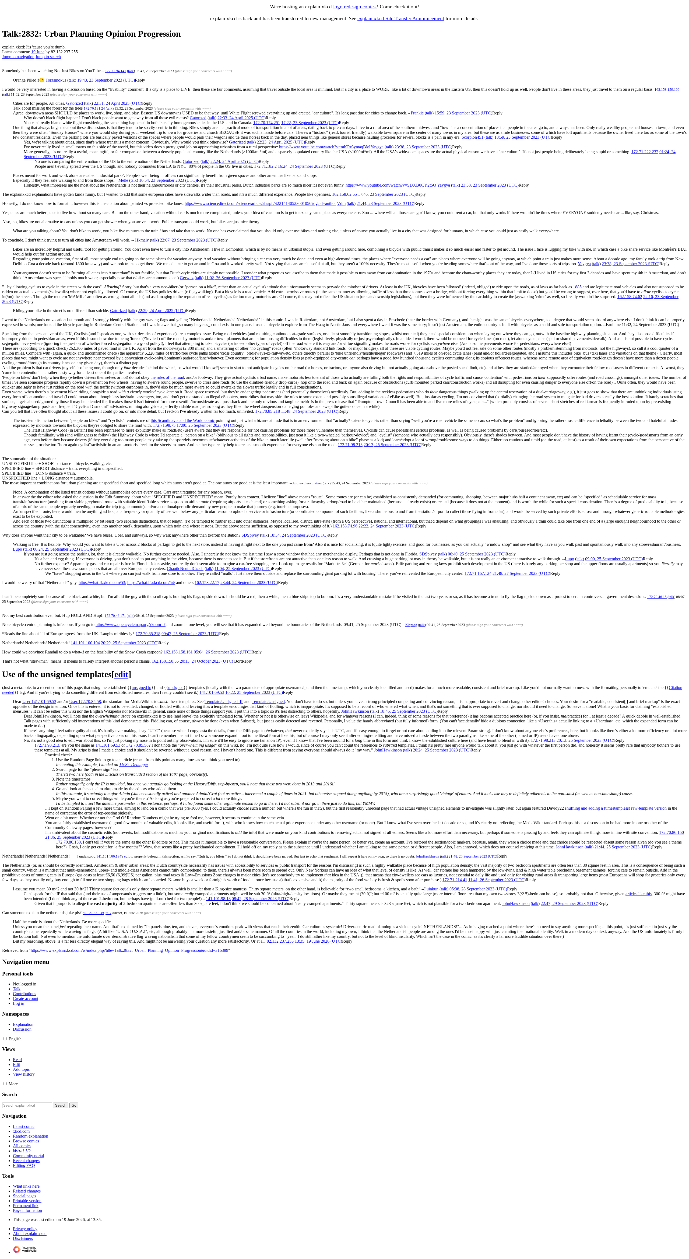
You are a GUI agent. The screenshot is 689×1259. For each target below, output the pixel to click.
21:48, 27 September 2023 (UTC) (521, 573)
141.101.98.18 (218, 898)
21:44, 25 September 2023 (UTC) (623, 847)
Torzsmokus (55, 80)
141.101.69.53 (211, 692)
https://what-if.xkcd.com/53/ (102, 582)
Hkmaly (142, 240)
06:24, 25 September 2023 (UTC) (62, 549)
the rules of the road (167, 377)
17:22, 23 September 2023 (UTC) (310, 122)
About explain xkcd (30, 1233)
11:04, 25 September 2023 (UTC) (243, 568)
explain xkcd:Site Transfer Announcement (400, 18)
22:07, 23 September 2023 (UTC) (188, 240)
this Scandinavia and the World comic (183, 420)
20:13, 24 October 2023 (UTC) (206, 661)
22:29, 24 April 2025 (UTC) (162, 310)
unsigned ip (141, 687)
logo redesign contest (355, 6)
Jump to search (48, 56)
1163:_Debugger (133, 764)
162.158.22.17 (207, 582)
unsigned (176, 687)
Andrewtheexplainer (307, 483)
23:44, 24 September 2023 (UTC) (249, 582)
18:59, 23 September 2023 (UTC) (523, 137)
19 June (37, 52)
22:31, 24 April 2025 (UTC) (118, 103)
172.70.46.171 (115, 616)
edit (127, 856)
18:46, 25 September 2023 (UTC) (409, 711)
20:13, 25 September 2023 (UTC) (392, 444)
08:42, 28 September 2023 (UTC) (260, 898)
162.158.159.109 (667, 90)
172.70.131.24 (94, 108)
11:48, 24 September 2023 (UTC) (309, 411)
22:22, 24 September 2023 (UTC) (387, 526)
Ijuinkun (431, 889)
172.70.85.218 (267, 411)
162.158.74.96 (345, 526)
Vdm (341, 203)
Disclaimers (23, 1238)
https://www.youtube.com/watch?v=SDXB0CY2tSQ (391, 185)
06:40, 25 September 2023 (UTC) (476, 554)
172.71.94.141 (115, 71)
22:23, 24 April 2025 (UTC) (281, 142)
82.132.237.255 (280, 941)
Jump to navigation (18, 56)
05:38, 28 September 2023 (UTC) (478, 889)
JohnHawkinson (355, 711)
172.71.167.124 (478, 573)
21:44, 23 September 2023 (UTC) (385, 203)
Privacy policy (25, 1228)
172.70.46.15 (657, 597)
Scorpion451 (472, 137)
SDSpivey (250, 535)
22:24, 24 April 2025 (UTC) (234, 161)
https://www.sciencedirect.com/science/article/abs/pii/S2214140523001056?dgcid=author (260, 203)
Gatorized (74, 103)
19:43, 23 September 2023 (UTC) (106, 80)
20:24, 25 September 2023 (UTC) (441, 750)
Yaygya (377, 147)
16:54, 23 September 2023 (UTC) (168, 180)
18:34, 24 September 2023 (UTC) (299, 535)
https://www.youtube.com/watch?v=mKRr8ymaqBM (324, 147)
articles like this (638, 893)
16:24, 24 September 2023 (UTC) (306, 166)
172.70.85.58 (137, 745)
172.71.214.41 (454, 879)
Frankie (417, 113)
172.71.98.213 (350, 444)
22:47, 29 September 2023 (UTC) (569, 903)
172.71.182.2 (265, 166)
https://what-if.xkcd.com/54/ (151, 582)
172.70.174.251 (266, 122)
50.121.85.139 (93, 913)
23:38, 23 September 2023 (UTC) (423, 147)
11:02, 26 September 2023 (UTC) (233, 277)
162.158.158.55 (165, 661)
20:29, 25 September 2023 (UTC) (130, 643)
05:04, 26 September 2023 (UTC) (222, 652)
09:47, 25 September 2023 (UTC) (190, 633)
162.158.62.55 (344, 194)
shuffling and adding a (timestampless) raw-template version (616, 808)
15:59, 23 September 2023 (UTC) (463, 113)
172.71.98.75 (164, 425)
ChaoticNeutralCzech (185, 568)
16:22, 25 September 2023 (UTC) (254, 692)
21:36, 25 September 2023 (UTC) (74, 837)
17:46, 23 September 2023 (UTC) (387, 194)
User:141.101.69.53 (39, 701)
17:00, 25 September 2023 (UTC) (205, 425)
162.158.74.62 (629, 296)
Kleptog (411, 625)
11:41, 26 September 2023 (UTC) (497, 879)
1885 (577, 287)
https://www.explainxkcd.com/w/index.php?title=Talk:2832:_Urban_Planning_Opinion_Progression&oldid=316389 (129, 950)
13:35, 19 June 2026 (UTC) (318, 941)
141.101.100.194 (85, 643)
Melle (123, 180)
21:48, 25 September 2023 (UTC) (473, 856)
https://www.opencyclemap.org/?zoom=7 (131, 624)
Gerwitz (187, 277)
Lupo (17, 549)
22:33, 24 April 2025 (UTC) (241, 118)
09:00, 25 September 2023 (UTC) (614, 559)
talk (131, 71)
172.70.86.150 (671, 832)
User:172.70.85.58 (85, 701)
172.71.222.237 (644, 151)
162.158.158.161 (178, 652)
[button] (140, 80)
